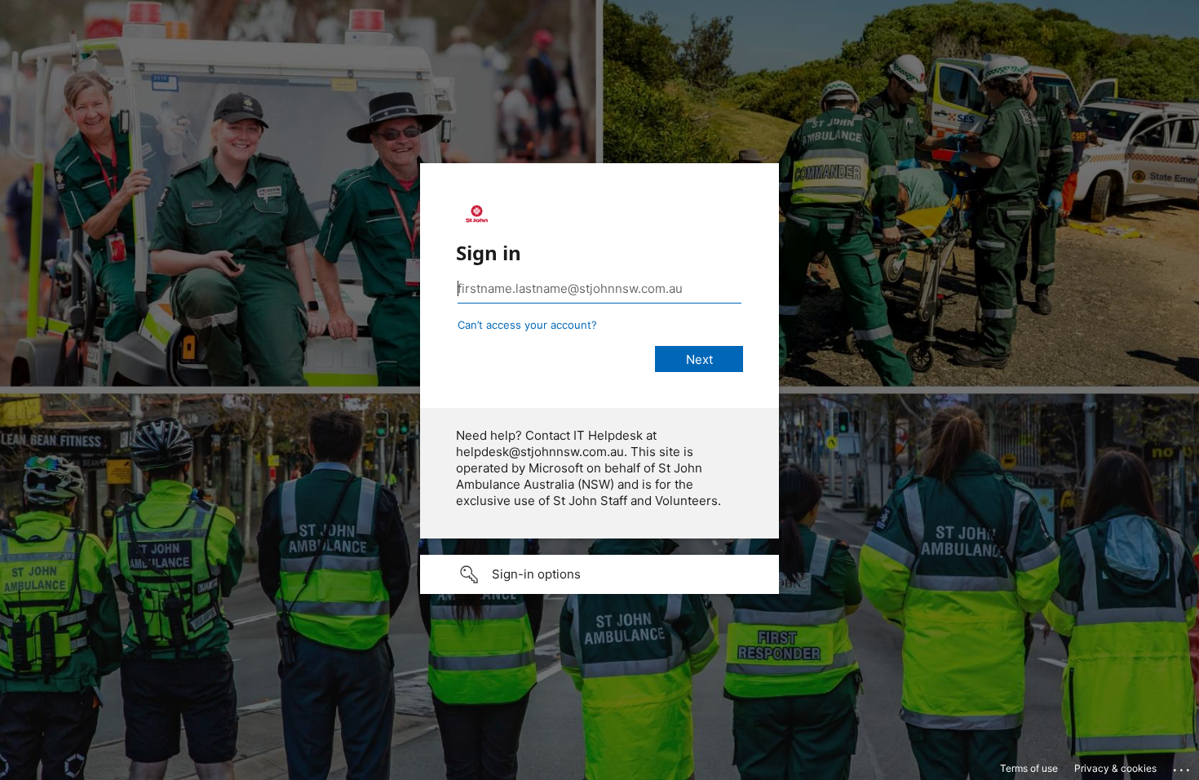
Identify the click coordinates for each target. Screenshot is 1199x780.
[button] (599, 574)
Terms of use (1029, 768)
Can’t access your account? (527, 324)
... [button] (1182, 766)
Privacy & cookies (1115, 768)
